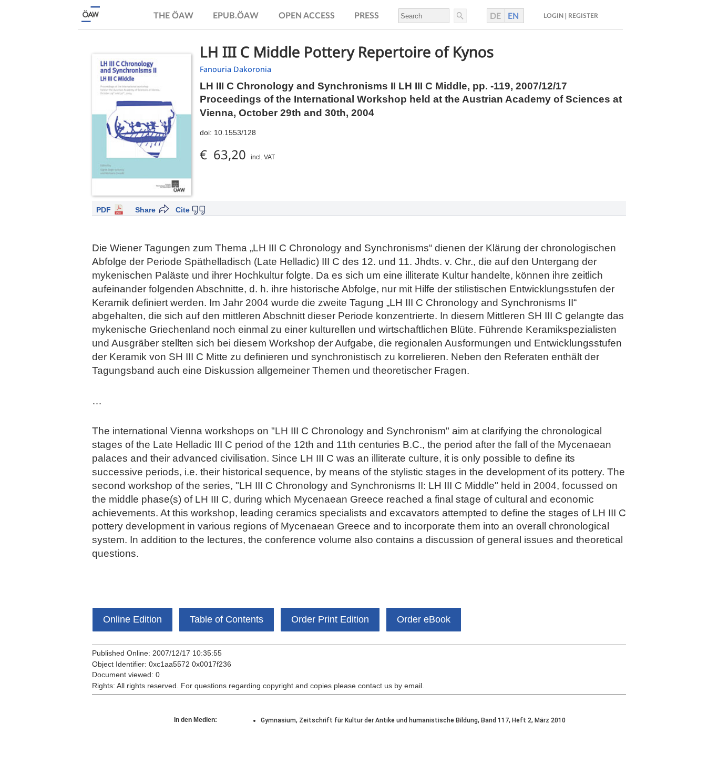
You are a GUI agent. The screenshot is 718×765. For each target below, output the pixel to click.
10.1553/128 (235, 132)
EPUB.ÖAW (236, 16)
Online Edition (132, 619)
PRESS (366, 16)
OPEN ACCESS (307, 16)
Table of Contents (226, 619)
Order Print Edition (330, 619)
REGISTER (583, 16)
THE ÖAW (173, 16)
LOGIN (553, 16)
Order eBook (423, 619)
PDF (103, 210)
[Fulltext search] (459, 15)
